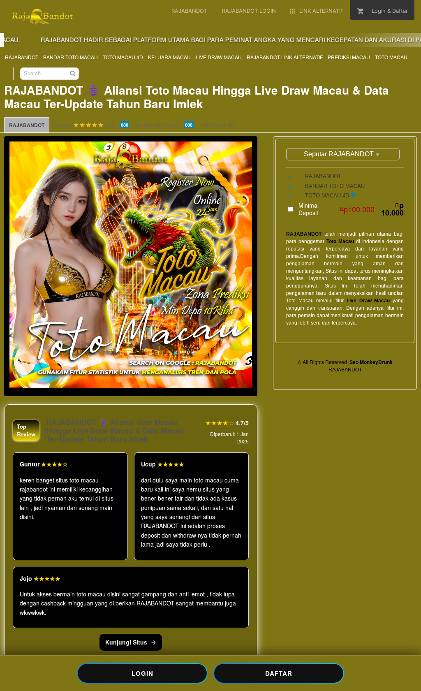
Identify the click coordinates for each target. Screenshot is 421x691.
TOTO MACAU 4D (123, 56)
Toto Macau (340, 241)
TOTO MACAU (391, 56)
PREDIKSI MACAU (349, 56)
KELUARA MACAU (169, 56)
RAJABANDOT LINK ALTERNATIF (285, 56)
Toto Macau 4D (217, 124)
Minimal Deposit (351, 209)
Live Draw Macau (368, 301)
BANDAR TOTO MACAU (70, 56)
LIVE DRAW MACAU (219, 56)
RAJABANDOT (21, 56)
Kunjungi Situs (126, 642)
